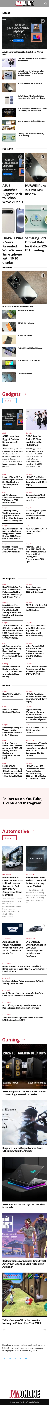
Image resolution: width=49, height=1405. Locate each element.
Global (4, 691)
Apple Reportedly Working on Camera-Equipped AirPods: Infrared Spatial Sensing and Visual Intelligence (12, 515)
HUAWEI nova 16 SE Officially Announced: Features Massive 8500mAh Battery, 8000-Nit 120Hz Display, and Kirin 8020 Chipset (36, 772)
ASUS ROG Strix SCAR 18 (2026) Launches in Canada (36, 531)
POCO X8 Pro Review (25, 373)
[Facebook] (4, 1358)
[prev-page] (4, 1329)
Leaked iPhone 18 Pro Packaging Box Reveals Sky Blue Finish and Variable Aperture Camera (31, 73)
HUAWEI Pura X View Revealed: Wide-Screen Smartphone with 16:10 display (31, 97)
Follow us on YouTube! (16, 1367)
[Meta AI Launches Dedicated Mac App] (9, 125)
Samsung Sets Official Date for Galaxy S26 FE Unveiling (31, 134)
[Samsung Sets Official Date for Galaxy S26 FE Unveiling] (9, 137)
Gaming (5, 664)
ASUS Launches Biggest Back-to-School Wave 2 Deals (22, 53)
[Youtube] (26, 1358)
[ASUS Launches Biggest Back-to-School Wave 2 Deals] (24, 33)
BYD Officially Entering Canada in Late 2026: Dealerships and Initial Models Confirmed (36, 949)
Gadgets (29, 433)
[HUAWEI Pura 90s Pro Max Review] (9, 87)
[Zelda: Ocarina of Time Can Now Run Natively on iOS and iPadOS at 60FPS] (24, 1295)
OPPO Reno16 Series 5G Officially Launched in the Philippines (36, 607)
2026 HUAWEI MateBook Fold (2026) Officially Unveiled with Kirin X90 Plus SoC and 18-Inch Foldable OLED (12, 771)
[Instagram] (10, 1358)
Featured (7, 148)
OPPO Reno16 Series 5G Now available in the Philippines (32, 59)
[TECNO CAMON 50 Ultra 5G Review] (9, 352)
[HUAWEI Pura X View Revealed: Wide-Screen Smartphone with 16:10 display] (9, 100)
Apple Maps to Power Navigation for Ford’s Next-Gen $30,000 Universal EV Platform (12, 947)
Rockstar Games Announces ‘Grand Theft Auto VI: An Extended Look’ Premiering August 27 (24, 1263)
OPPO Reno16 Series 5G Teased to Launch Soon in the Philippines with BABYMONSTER (36, 670)
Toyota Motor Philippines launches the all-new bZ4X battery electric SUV (22, 1018)
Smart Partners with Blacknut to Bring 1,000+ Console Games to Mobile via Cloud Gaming (12, 671)
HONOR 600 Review (25, 335)
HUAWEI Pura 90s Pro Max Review (30, 83)
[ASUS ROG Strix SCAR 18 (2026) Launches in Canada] (24, 1179)
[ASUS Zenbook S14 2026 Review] (9, 364)
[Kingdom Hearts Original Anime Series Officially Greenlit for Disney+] (24, 1122)
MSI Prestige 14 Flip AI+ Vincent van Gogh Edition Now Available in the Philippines (36, 514)
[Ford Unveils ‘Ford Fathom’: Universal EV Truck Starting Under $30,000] (36, 858)
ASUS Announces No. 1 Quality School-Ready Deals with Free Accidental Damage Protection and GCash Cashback (12, 652)
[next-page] (45, 1329)
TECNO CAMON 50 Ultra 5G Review (30, 348)
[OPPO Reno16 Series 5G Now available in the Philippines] (9, 62)
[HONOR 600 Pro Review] (9, 327)
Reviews (7, 267)
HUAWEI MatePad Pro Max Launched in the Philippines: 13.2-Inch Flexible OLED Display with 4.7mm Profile (12, 533)
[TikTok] (15, 1358)
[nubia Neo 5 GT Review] (9, 314)
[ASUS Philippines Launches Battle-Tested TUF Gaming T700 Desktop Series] (9, 112)
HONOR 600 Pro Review (26, 323)
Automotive (30, 740)
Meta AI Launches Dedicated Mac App (31, 121)
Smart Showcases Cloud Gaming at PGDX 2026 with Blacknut (12, 549)
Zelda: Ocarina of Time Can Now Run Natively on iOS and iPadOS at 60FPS (21, 1322)
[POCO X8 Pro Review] (9, 377)
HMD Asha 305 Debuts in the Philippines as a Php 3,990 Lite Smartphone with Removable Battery (35, 630)
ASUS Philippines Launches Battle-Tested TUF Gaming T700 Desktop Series (32, 109)
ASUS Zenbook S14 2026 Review (29, 360)
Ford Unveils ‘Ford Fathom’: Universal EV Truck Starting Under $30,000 (36, 882)
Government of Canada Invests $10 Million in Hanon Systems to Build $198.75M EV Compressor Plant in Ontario (36, 749)
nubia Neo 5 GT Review (26, 310)
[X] (20, 1358)
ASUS (4, 433)
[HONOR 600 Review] (9, 339)
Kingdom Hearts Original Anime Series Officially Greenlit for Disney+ (22, 1149)
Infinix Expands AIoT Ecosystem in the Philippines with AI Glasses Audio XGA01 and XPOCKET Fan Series (35, 652)
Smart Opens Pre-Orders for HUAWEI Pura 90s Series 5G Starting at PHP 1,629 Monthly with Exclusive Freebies (12, 611)
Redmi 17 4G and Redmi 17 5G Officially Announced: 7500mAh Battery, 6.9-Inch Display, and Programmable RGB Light (36, 554)
